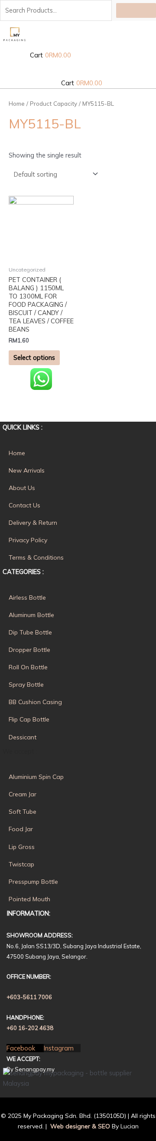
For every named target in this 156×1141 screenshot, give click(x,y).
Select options (34, 357)
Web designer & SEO (79, 1126)
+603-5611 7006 (29, 996)
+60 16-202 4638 (29, 1027)
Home (17, 103)
